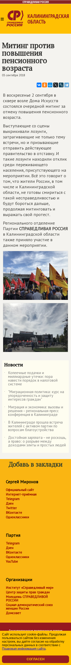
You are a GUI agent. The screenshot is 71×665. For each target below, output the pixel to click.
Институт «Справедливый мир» (29, 587)
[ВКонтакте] (39, 85)
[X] (55, 85)
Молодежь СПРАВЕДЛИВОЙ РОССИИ (27, 598)
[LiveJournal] (61, 85)
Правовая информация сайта (24, 648)
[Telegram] (66, 85)
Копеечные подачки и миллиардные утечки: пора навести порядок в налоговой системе (31, 378)
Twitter (11, 508)
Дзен (9, 503)
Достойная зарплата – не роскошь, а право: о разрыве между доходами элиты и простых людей (35, 441)
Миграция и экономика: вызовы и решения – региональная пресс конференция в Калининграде (33, 411)
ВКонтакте (14, 512)
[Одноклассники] (44, 85)
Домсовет (13, 613)
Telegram (13, 499)
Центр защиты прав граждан (28, 592)
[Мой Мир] (50, 85)
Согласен (36, 659)
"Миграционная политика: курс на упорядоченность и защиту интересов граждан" (34, 396)
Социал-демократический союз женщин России (29, 606)
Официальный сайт (20, 490)
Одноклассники (17, 517)
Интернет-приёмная (21, 494)
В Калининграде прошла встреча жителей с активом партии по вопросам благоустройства (33, 426)
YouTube (12, 561)
